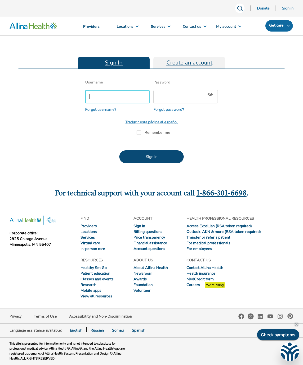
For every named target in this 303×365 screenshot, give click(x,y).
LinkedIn (260, 316)
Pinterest (290, 316)
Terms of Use (45, 316)
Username (94, 82)
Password (161, 82)
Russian (97, 330)
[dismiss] (296, 324)
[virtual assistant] (289, 351)
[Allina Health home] (33, 27)
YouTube (270, 316)
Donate (263, 8)
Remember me (157, 132)
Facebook (241, 316)
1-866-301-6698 (221, 193)
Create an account (189, 62)
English (76, 330)
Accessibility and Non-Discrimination (100, 316)
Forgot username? (100, 109)
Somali (118, 330)
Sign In (114, 62)
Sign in (288, 8)
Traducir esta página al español (151, 122)
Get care (276, 25)
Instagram (280, 316)
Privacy (15, 316)
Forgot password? (168, 109)
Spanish (138, 330)
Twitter (251, 316)
